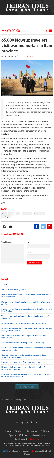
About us (5, 399)
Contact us (27, 399)
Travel (4, 214)
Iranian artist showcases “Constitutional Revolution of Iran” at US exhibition (26, 295)
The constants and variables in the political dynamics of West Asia (25, 317)
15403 (4, 284)
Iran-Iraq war (6, 217)
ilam (18, 214)
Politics (44, 431)
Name (29, 242)
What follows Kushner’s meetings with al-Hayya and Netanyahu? (23, 336)
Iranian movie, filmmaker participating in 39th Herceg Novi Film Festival (26, 310)
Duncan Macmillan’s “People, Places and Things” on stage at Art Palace (26, 303)
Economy (32, 431)
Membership (16, 399)
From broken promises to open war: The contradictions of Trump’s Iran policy (26, 348)
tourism (11, 214)
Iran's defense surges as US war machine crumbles (22, 362)
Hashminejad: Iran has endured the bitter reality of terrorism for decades (23, 368)
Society (19, 431)
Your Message (6, 242)
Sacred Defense (39, 214)
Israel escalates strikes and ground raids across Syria (23, 323)
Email (29, 252)
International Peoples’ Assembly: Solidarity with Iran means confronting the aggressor (26, 375)
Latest (4, 279)
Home (8, 431)
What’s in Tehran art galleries (13, 289)
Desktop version (27, 387)
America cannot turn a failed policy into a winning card (24, 342)
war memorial (26, 214)
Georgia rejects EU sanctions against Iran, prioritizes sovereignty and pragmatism (23, 356)
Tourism (30, 56)
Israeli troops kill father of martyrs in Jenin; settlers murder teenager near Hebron (26, 329)
